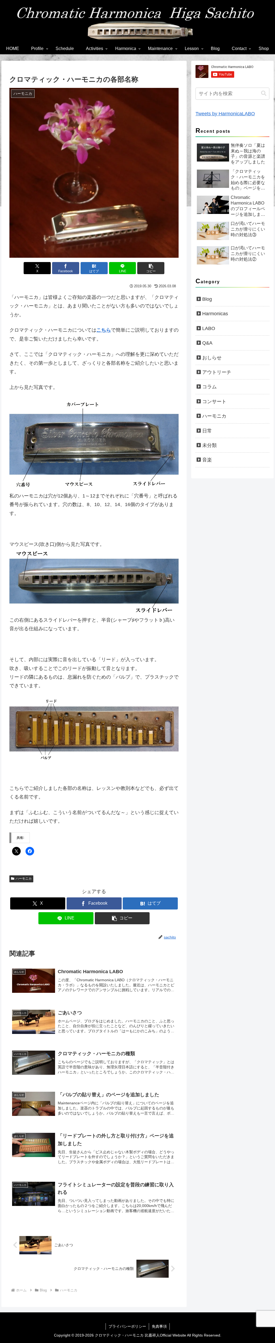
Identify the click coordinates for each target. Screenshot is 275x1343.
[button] (150, 268)
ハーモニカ (24, 878)
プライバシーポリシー (127, 1326)
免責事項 (159, 1326)
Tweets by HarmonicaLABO (225, 113)
